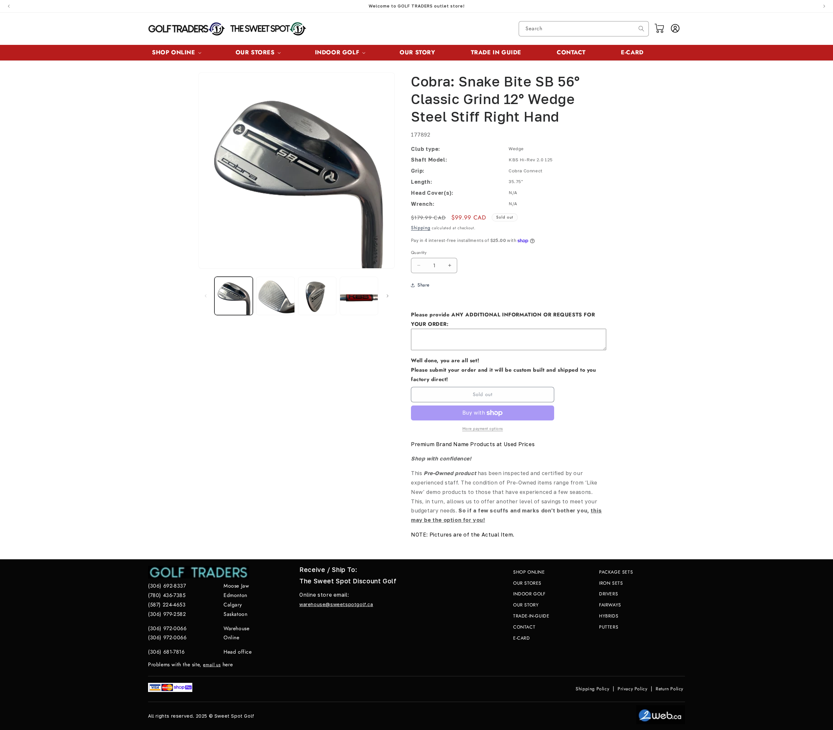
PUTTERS (608, 627)
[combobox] (584, 28)
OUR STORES (527, 583)
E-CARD (521, 638)
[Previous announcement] (9, 6)
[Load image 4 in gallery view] (359, 296)
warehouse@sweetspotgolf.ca (336, 604)
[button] (176, 52)
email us (212, 664)
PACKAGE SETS (616, 572)
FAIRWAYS (610, 605)
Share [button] (423, 285)
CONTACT (524, 627)
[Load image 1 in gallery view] (233, 296)
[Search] (641, 28)
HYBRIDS (608, 616)
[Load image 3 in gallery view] (317, 296)
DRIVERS (608, 594)
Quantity (419, 252)
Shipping (420, 227)
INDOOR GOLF (529, 594)
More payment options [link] (482, 428)
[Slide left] (205, 296)
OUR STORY (526, 605)
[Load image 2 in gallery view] (275, 296)
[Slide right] (387, 296)
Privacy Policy (632, 688)
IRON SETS (611, 583)
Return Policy (669, 688)
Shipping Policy (592, 688)
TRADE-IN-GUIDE (531, 616)
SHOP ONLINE (529, 572)
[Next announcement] (824, 6)
